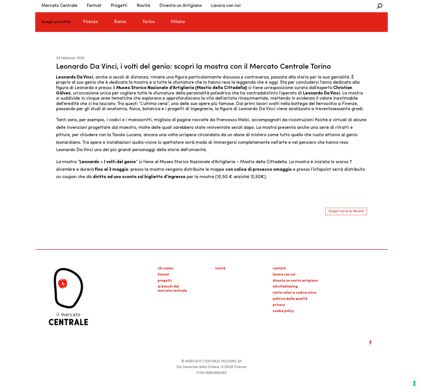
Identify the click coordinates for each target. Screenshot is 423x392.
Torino (148, 22)
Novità (143, 6)
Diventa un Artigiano (180, 6)
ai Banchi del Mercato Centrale (172, 289)
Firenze (90, 22)
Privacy (279, 305)
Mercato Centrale (59, 6)
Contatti (279, 268)
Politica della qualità (290, 299)
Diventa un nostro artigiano (295, 281)
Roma (120, 22)
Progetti (119, 6)
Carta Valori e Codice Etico (294, 293)
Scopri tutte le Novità (346, 211)
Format (94, 6)
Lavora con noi (226, 6)
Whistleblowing (285, 286)
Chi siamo (165, 268)
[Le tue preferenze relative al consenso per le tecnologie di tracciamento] (414, 383)
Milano (178, 22)
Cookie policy (283, 311)
